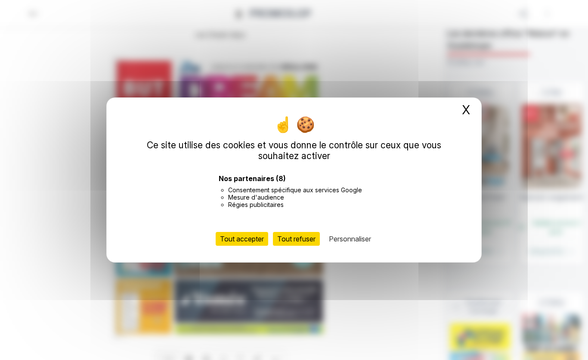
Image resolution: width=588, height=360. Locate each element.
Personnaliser (350, 239)
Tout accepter (242, 239)
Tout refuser (296, 239)
